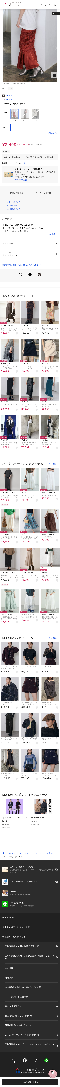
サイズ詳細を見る (51, 133)
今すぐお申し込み (21, 180)
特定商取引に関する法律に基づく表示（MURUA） (22, 265)
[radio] (14, 115)
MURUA (9, 96)
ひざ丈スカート (51, 853)
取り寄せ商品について (15, 205)
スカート (37, 853)
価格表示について (13, 202)
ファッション (24, 853)
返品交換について (13, 209)
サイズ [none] (5, 127)
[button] (30, 47)
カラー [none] (5, 113)
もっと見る (51, 234)
